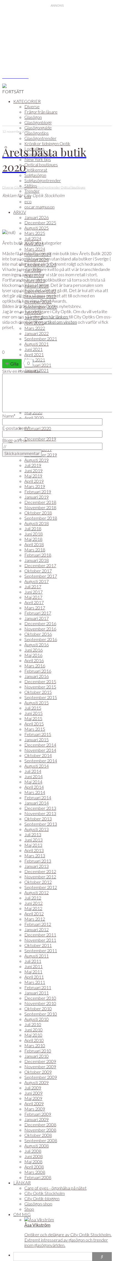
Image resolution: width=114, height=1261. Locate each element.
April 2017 (34, 602)
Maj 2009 (33, 1098)
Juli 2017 (32, 586)
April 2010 (34, 1040)
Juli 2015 (32, 707)
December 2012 (40, 871)
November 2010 (40, 1003)
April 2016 (34, 660)
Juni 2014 (33, 776)
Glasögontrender (40, 138)
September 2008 (40, 1140)
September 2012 (40, 887)
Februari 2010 (37, 1050)
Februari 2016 (37, 671)
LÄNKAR (22, 1182)
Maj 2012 (33, 908)
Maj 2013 (33, 845)
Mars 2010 (34, 1045)
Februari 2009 (37, 1114)
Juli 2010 (32, 1024)
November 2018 (40, 507)
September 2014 (40, 760)
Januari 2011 (36, 992)
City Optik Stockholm (44, 1193)
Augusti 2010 (36, 1019)
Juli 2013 (32, 834)
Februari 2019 (37, 491)
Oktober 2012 (38, 882)
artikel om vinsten (60, 322)
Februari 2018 (37, 554)
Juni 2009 (33, 1093)
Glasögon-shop (38, 1203)
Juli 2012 (32, 897)
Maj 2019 (33, 475)
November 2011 (40, 940)
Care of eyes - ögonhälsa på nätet (55, 1187)
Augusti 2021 (36, 343)
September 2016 (40, 639)
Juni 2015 (33, 713)
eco (28, 201)
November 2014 (40, 750)
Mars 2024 (34, 249)
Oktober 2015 (38, 692)
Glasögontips (36, 132)
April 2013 (34, 850)
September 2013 (40, 824)
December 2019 (40, 438)
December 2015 (40, 681)
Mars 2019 (34, 486)
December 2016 (40, 623)
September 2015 (40, 697)
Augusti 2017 (36, 581)
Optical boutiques (41, 164)
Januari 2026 (36, 217)
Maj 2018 (33, 539)
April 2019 (34, 481)
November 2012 (40, 876)
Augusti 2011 (36, 955)
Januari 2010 (36, 1056)
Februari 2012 (37, 924)
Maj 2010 (33, 1035)
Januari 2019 (36, 496)
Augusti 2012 (36, 892)
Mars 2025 (34, 233)
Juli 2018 (32, 528)
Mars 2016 (34, 665)
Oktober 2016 (38, 634)
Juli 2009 (32, 1087)
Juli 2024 (32, 238)
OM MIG (22, 1214)
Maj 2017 (33, 597)
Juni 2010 (33, 1029)
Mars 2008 (34, 1172)
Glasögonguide (38, 127)
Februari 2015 (37, 734)
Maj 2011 (33, 971)
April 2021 (34, 354)
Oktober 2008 (38, 1135)
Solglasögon (35, 175)
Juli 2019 (32, 465)
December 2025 (40, 222)
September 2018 (40, 518)
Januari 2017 (36, 618)
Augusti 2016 (36, 644)
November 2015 (40, 686)
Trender (32, 191)
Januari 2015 (36, 739)
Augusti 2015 (36, 702)
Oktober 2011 (38, 945)
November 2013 (40, 813)
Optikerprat (35, 169)
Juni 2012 (33, 903)
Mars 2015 (34, 729)
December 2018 (40, 502)
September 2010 (40, 1013)
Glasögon (33, 117)
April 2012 (34, 913)
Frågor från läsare (41, 111)
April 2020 (34, 417)
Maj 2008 (33, 1161)
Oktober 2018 (38, 512)
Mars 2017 (34, 607)
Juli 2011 (32, 961)
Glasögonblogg (37, 122)
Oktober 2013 (38, 818)
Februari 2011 (37, 987)
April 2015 (34, 723)
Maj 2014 (33, 781)
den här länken (54, 316)
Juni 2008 (33, 1156)
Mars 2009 (34, 1108)
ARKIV (19, 212)
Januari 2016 (36, 676)
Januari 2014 (36, 802)
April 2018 (34, 544)
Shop (29, 1209)
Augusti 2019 (36, 460)
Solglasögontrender (42, 180)
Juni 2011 (33, 966)
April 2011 (34, 976)
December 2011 (40, 934)
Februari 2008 (37, 1177)
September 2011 (40, 950)
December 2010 (40, 998)
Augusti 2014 (36, 765)
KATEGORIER (27, 101)
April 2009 (34, 1103)
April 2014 (34, 787)
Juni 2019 (33, 470)
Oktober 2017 (38, 570)
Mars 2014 (34, 792)
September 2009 (40, 1077)
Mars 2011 (34, 982)
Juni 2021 (33, 349)
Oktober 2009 (38, 1071)
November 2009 (40, 1066)
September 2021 (40, 338)
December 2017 (40, 565)
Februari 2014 (37, 797)
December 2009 (40, 1061)
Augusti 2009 (36, 1082)
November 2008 (40, 1129)
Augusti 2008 (36, 1145)
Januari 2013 (36, 866)
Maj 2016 (33, 655)
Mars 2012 (34, 918)
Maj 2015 (33, 718)
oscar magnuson (39, 206)
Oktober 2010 (38, 1008)
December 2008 (40, 1124)
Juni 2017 (33, 591)
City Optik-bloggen (41, 1198)
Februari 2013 (37, 860)
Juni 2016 (33, 649)
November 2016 (40, 628)
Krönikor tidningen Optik (47, 143)
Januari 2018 (36, 560)
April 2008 (34, 1166)
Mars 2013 (34, 855)
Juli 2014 (32, 771)
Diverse (32, 106)
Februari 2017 (37, 613)
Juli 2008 (32, 1151)
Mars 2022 (34, 328)
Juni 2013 (33, 839)
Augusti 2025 (36, 227)
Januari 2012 (36, 929)
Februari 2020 (37, 428)
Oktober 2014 (38, 755)
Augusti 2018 (36, 523)
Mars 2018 (34, 549)
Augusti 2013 (36, 829)
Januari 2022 (36, 333)
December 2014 (40, 744)
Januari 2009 (36, 1119)
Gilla (14, 363)
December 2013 (40, 808)
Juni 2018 (33, 533)
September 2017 (40, 576)
